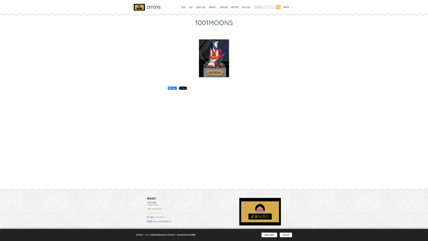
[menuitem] (184, 7)
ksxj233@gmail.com (155, 213)
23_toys (152, 202)
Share (173, 88)
